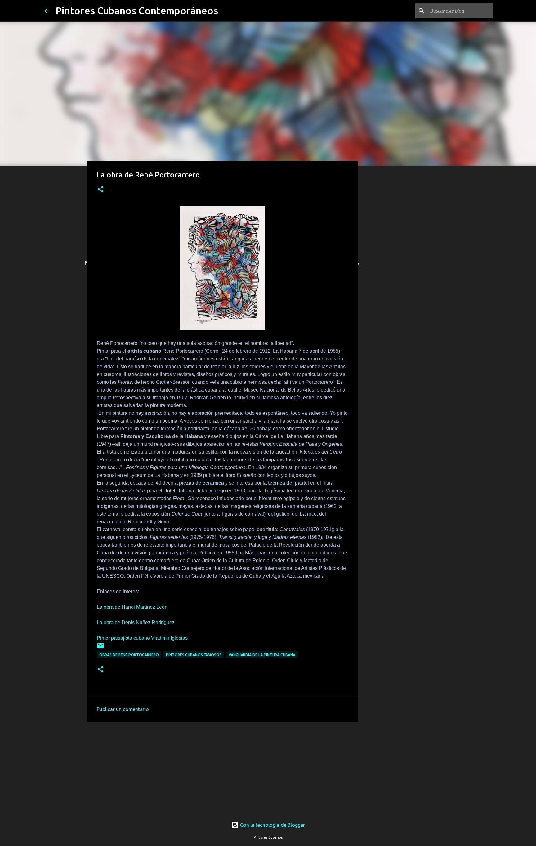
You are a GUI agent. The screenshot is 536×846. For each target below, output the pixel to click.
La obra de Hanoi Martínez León (132, 607)
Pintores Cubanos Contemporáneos (137, 10)
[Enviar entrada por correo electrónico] (100, 648)
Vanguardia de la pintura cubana (262, 655)
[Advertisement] (222, 767)
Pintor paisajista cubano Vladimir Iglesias (142, 638)
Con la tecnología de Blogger (272, 825)
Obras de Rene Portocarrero (129, 655)
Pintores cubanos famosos (193, 655)
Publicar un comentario (123, 709)
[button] (100, 190)
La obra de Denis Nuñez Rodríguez (136, 622)
